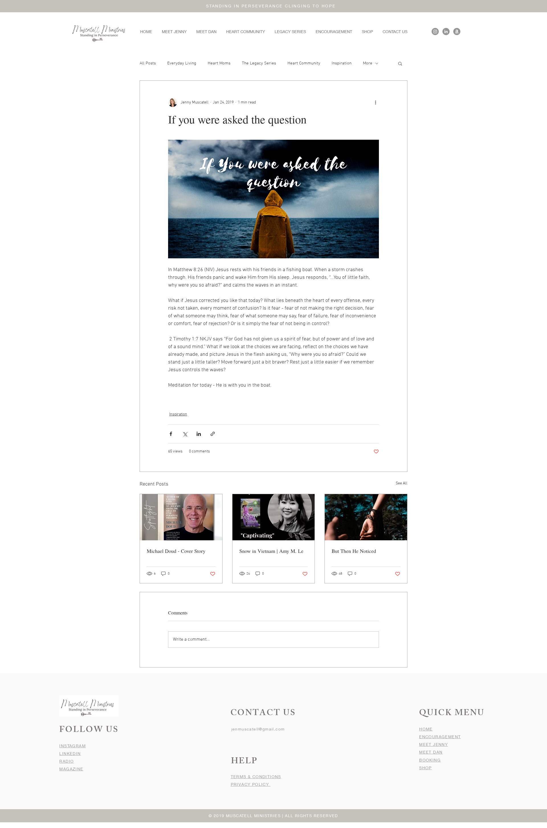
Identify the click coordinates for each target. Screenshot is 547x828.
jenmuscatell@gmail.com (258, 728)
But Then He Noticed (354, 550)
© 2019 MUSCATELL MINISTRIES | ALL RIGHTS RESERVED (273, 815)
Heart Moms (219, 63)
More (367, 63)
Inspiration (342, 63)
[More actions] (375, 102)
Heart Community (303, 63)
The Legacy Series (259, 63)
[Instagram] (435, 31)
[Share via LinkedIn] (198, 434)
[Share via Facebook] (171, 434)
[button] (400, 63)
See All (401, 483)
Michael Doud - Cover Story (176, 550)
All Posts (148, 63)
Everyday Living (181, 63)
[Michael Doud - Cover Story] (181, 517)
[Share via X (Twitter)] (184, 434)
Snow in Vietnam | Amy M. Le (271, 550)
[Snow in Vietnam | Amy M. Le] (273, 517)
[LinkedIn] (446, 31)
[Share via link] (212, 434)
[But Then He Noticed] (366, 517)
